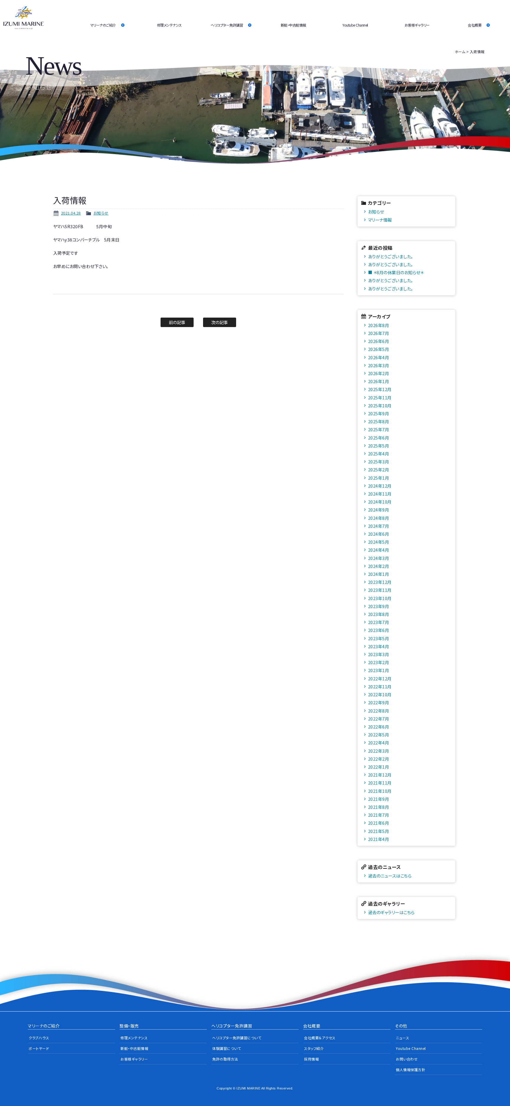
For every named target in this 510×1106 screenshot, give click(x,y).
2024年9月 (378, 509)
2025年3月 (378, 461)
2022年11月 (380, 686)
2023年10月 (380, 598)
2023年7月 (378, 622)
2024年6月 (378, 534)
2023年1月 (378, 670)
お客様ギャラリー (417, 24)
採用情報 (311, 1058)
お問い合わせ (407, 1058)
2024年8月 (378, 518)
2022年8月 (378, 710)
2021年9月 (378, 799)
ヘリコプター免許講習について (236, 1037)
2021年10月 (380, 791)
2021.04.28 (71, 213)
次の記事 (219, 322)
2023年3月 (378, 654)
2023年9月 (378, 606)
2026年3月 (378, 365)
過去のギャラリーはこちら (391, 912)
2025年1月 (378, 478)
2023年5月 (378, 638)
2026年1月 (378, 381)
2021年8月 (378, 807)
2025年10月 (380, 405)
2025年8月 (378, 421)
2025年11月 (380, 397)
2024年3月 (378, 558)
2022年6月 (378, 726)
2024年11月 (380, 493)
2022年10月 (380, 694)
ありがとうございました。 (390, 256)
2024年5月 (378, 542)
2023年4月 (378, 646)
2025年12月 (380, 389)
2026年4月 (378, 357)
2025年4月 (378, 453)
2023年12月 (380, 582)
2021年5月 (378, 831)
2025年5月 (378, 445)
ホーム (460, 51)
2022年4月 (378, 742)
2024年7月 (378, 526)
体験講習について (226, 1048)
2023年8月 (378, 614)
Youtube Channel (355, 24)
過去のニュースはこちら (390, 875)
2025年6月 (378, 437)
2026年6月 (378, 341)
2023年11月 (380, 590)
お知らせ (101, 213)
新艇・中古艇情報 (293, 24)
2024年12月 (380, 486)
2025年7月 (378, 429)
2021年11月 (380, 782)
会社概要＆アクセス (320, 1037)
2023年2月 (378, 662)
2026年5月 (378, 349)
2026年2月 (378, 373)
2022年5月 (378, 734)
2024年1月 (378, 574)
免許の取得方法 (225, 1058)
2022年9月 (378, 702)
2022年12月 (380, 678)
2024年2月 (378, 566)
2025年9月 (378, 413)
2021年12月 (380, 774)
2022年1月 (378, 767)
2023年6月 (378, 630)
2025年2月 (378, 469)
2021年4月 (378, 839)
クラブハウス (39, 1037)
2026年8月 (378, 325)
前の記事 (177, 322)
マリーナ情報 (380, 220)
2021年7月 (378, 815)
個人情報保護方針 (410, 1069)
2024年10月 (380, 501)
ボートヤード (39, 1048)
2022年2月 (378, 759)
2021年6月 (378, 823)
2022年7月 (378, 718)
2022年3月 (378, 751)
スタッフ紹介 (314, 1048)
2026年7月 (378, 333)
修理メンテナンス (169, 24)
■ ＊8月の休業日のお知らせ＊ (396, 272)
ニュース (402, 1037)
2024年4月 (378, 550)
